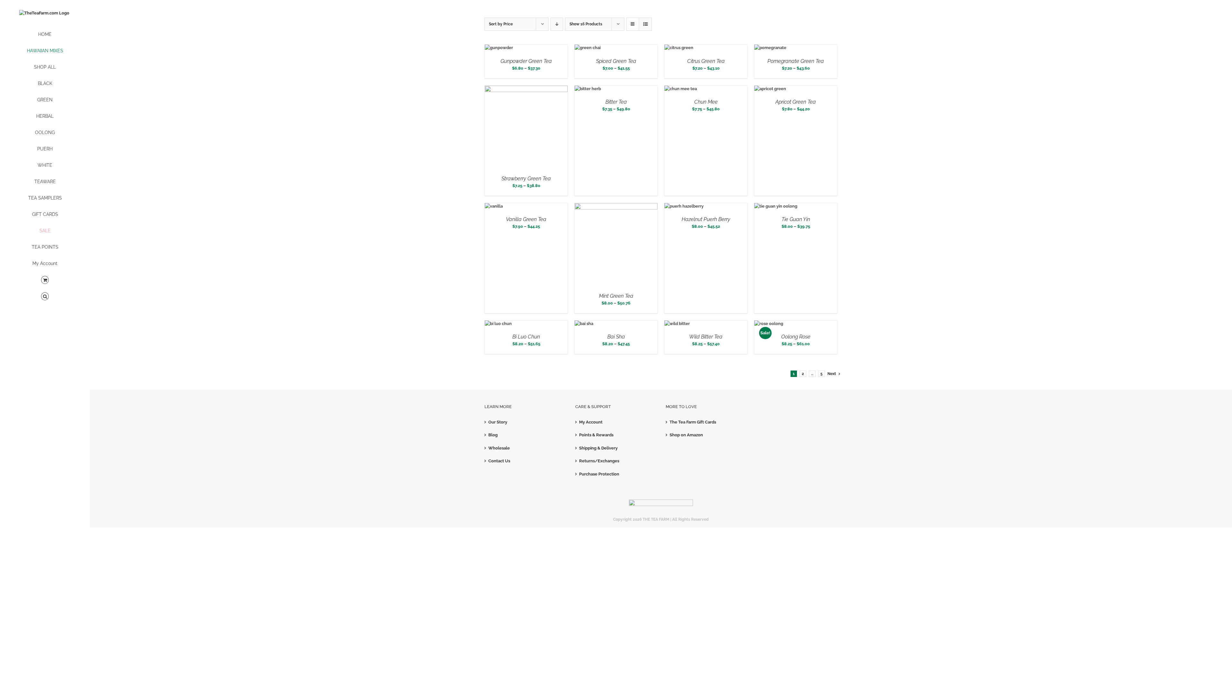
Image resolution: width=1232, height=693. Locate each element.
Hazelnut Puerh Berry (706, 219)
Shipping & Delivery (598, 448)
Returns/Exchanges (599, 460)
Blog (493, 434)
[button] (45, 296)
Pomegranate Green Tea (795, 61)
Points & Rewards (596, 434)
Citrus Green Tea (706, 61)
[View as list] (645, 24)
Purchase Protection (599, 474)
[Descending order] (557, 24)
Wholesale (499, 448)
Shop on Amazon (686, 434)
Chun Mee (706, 102)
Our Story (497, 422)
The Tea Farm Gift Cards (693, 422)
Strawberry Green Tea (526, 178)
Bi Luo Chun (526, 337)
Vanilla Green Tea (526, 219)
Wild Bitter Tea (706, 337)
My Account (591, 422)
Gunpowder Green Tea (526, 61)
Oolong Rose (795, 337)
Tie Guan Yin (796, 219)
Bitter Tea (616, 102)
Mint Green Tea (616, 296)
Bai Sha (616, 337)
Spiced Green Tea (616, 61)
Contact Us (499, 460)
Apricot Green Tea (795, 102)
